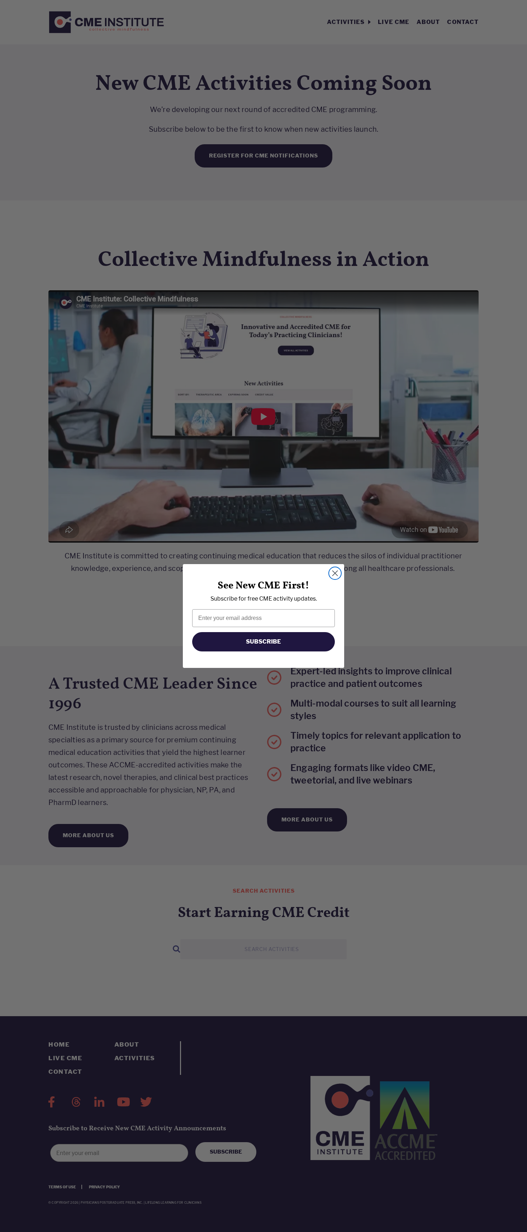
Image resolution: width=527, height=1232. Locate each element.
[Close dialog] (335, 573)
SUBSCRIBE (263, 641)
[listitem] (263, 598)
